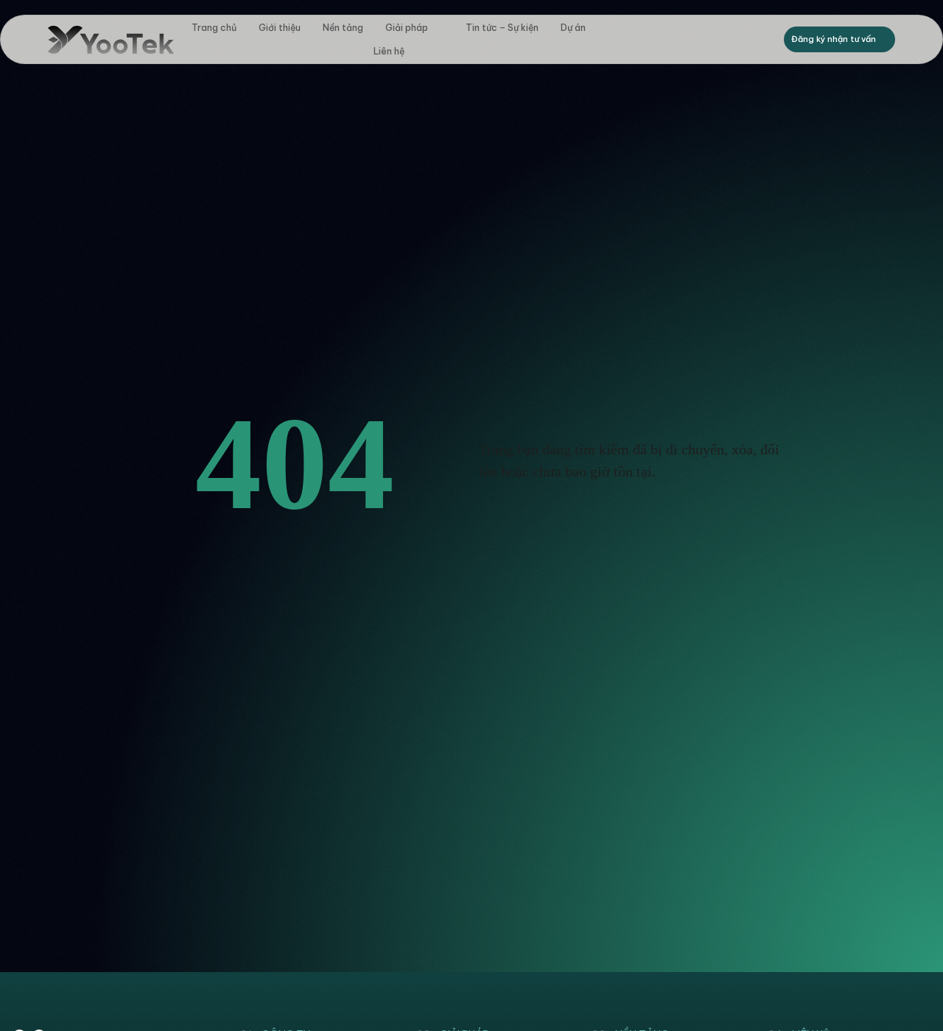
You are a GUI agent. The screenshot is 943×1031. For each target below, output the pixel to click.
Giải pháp (406, 27)
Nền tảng (343, 27)
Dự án (573, 27)
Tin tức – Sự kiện (502, 27)
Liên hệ (389, 51)
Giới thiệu (280, 27)
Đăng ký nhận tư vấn (833, 39)
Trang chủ (214, 27)
